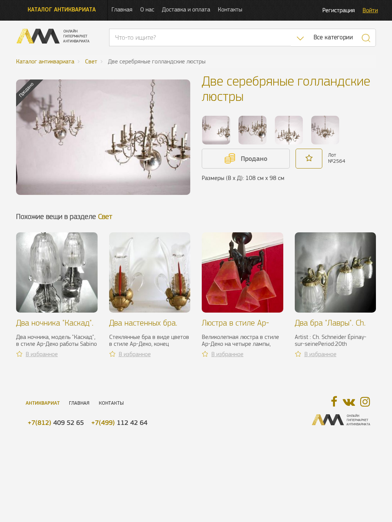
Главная (121, 9)
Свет (105, 216)
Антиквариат (43, 403)
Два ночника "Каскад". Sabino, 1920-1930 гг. (54, 327)
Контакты (230, 9)
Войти (370, 10)
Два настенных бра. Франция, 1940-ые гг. (147, 327)
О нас (147, 9)
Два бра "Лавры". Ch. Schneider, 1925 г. (330, 327)
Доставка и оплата (186, 9)
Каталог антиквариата (62, 9)
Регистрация (338, 10)
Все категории (333, 37)
